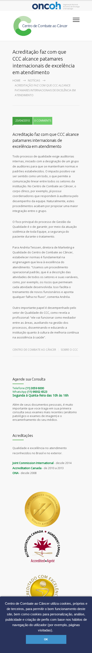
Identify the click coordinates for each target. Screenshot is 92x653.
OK (46, 639)
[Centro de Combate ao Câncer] (43, 26)
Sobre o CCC (69, 350)
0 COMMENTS (42, 120)
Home (16, 80)
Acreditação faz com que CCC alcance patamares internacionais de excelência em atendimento (46, 140)
